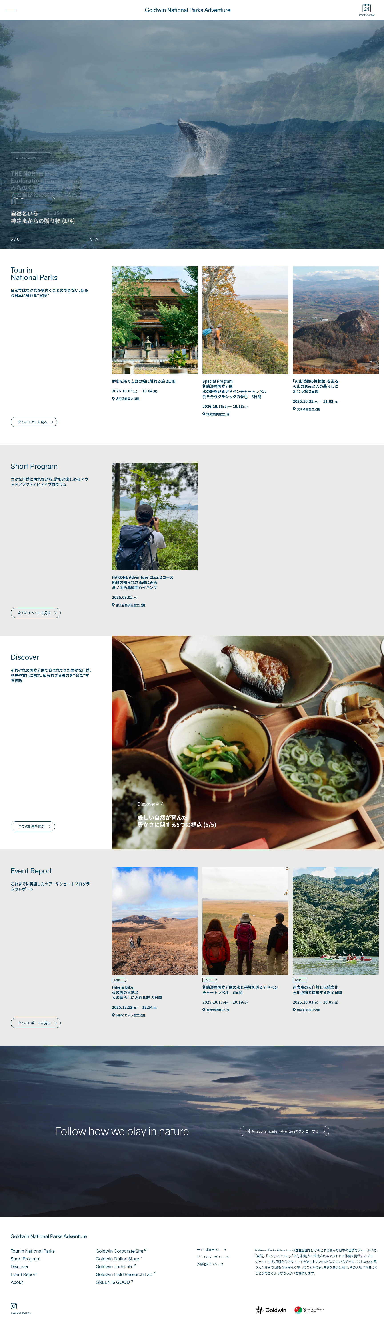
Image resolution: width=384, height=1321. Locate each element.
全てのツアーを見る (32, 421)
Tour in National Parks (33, 1251)
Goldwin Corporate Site (119, 1251)
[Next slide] (96, 239)
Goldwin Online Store (117, 1259)
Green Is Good (113, 1282)
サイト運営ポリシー (210, 1250)
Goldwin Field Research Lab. (124, 1274)
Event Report (24, 1274)
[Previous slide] (90, 239)
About (17, 1282)
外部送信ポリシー (208, 1264)
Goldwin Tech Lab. (114, 1267)
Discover (19, 1267)
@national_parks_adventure (285, 1131)
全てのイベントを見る (34, 612)
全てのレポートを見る (34, 1022)
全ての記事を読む (31, 826)
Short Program (25, 1259)
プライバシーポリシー (211, 1257)
